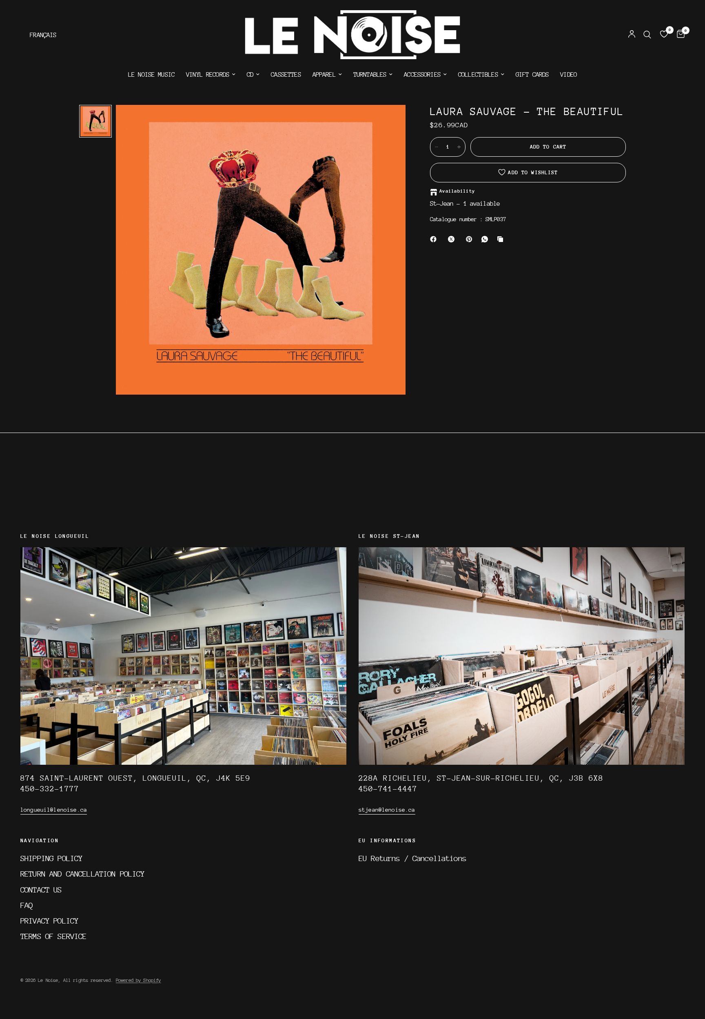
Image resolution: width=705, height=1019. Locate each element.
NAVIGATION (39, 841)
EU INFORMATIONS (387, 841)
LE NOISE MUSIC (151, 74)
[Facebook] (435, 239)
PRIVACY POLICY (49, 920)
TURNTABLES (370, 74)
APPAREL (324, 74)
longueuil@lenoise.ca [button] (53, 809)
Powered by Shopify (138, 980)
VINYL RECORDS (207, 74)
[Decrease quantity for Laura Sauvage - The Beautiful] (436, 147)
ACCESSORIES (422, 74)
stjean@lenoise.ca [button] (387, 809)
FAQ (26, 905)
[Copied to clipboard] (502, 239)
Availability (457, 191)
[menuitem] (151, 74)
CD (250, 74)
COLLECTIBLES (478, 74)
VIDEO (568, 74)
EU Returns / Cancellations (412, 858)
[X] (453, 239)
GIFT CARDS (532, 74)
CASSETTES (286, 74)
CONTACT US (41, 889)
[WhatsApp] (486, 239)
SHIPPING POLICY (51, 858)
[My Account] (631, 34)
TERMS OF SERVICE (53, 936)
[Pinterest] (471, 239)
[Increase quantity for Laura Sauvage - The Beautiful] (459, 147)
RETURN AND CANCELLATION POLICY (82, 873)
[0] (679, 34)
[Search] (647, 34)
